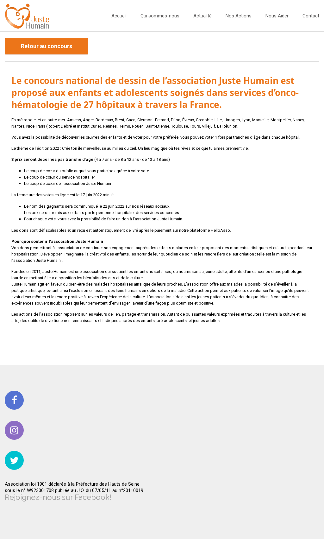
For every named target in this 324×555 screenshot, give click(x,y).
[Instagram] (14, 430)
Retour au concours (46, 46)
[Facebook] (14, 400)
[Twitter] (14, 460)
